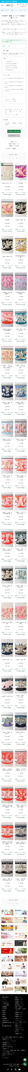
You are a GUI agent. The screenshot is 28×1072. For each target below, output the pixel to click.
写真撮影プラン (6, 1042)
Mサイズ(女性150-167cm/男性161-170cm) (14, 82)
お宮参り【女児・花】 (7, 696)
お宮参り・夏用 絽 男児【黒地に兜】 (7, 879)
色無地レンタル (19, 1012)
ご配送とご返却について (8, 1053)
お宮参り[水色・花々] (7, 183)
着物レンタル (14, 10)
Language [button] (23, 6)
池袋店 (20, 123)
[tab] (14, 41)
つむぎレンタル (19, 1020)
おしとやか (8, 101)
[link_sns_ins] (15, 1069)
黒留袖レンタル (19, 999)
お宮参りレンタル (19, 1029)
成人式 (16, 1031)
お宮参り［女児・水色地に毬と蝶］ (7, 440)
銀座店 (14, 123)
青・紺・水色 (8, 109)
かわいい (7, 99)
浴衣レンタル (18, 1024)
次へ (17, 158)
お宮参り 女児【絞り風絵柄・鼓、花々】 (20, 770)
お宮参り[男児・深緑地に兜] (21, 330)
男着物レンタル (19, 1016)
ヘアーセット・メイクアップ (9, 1040)
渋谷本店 (7, 123)
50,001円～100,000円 (11, 67)
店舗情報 (4, 1006)
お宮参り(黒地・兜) (7, 256)
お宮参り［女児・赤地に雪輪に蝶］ (7, 513)
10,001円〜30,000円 (11, 63)
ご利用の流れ (5, 1003)
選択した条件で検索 (15, 131)
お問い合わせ (5, 1020)
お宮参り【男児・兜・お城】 (20, 696)
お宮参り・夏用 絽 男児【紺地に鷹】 (21, 843)
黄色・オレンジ (13, 111)
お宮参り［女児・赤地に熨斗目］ (21, 513)
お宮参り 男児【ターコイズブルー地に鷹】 (21, 366)
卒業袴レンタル (19, 1014)
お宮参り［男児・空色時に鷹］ (21, 586)
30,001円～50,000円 (11, 65)
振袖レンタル (18, 997)
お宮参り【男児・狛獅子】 (7, 733)
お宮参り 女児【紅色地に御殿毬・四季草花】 (7, 806)
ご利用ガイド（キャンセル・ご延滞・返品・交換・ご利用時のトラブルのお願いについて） (14, 1050)
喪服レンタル (18, 1025)
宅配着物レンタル (6, 1044)
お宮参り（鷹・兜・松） (21, 733)
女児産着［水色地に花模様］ (21, 293)
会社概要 (4, 1018)
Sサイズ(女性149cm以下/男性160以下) (14, 79)
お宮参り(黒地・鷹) (21, 219)
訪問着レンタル (19, 1003)
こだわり (4, 999)
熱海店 (4, 1016)
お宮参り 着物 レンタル (14, 143)
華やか (14, 99)
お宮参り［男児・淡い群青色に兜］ (21, 403)
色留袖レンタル (19, 1001)
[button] (14, 41)
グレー (11, 112)
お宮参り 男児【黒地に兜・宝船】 (21, 879)
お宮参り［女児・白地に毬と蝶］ (21, 440)
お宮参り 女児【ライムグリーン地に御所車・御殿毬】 (7, 366)
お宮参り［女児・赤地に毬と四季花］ (7, 550)
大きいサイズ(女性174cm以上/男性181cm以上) (13, 90)
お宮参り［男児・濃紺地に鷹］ (7, 403)
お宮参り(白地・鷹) (21, 659)
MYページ (4, 1055)
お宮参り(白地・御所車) (7, 623)
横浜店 (7, 124)
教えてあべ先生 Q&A (7, 1046)
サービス (4, 1001)
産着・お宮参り (19, 1006)
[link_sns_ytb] (19, 1069)
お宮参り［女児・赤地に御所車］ (21, 476)
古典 (15, 101)
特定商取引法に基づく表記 (8, 1023)
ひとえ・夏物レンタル (20, 1022)
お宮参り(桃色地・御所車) (21, 623)
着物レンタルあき (5, 10)
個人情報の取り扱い (7, 1025)
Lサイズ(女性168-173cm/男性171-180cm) (13, 86)
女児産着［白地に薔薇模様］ (7, 293)
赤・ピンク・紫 (18, 109)
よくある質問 (5, 1004)
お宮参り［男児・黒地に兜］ (7, 586)
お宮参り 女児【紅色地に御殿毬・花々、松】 (21, 806)
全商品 (11, 145)
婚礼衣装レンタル (19, 1004)
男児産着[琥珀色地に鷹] (21, 256)
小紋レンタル (18, 1018)
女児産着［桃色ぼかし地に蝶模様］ (7, 330)
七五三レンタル (19, 1027)
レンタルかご (5, 1057)
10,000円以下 (9, 61)
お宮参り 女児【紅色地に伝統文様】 (7, 770)
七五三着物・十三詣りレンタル (21, 1009)
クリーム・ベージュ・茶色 (11, 114)
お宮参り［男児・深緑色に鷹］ (21, 550)
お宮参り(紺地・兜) (7, 659)
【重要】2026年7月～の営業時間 (9, 1)
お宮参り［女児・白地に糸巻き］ (7, 476)
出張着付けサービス (7, 1039)
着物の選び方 (5, 997)
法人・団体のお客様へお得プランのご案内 (12, 1037)
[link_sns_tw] (11, 1069)
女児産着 (21, 183)
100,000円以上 (9, 69)
